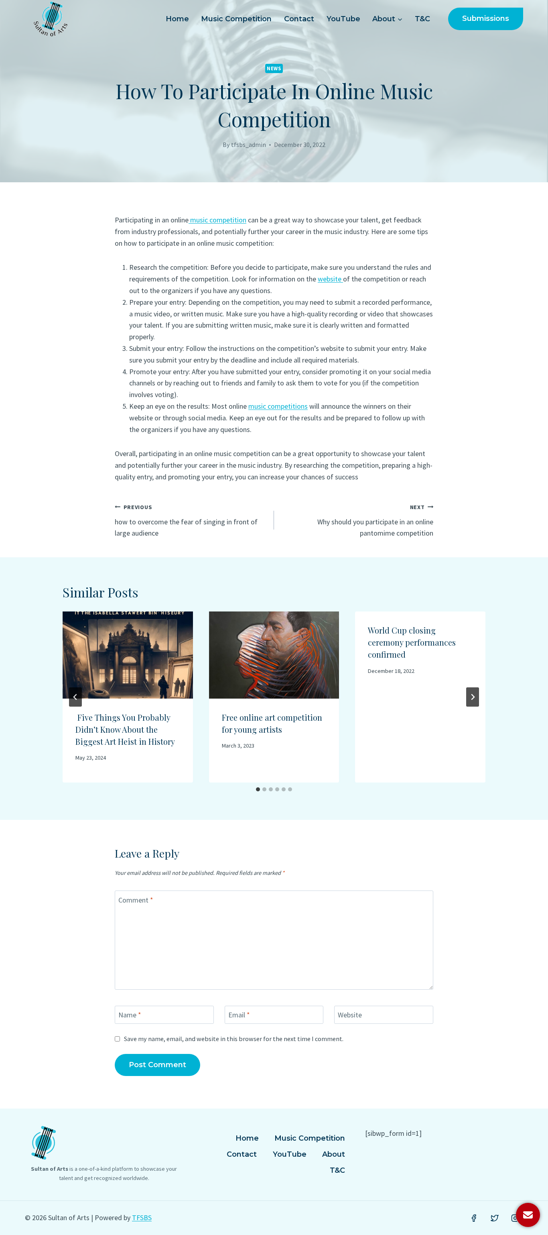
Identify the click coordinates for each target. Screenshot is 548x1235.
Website (350, 1014)
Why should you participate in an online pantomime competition (375, 520)
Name (129, 1014)
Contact (299, 18)
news (274, 68)
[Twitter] (495, 1218)
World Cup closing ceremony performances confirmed (412, 642)
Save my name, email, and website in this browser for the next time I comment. (233, 1039)
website (330, 278)
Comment (135, 900)
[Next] (472, 697)
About (333, 1154)
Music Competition (236, 18)
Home (177, 18)
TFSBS (142, 1217)
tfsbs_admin (248, 145)
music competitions (278, 406)
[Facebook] (474, 1218)
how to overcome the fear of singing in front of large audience (186, 520)
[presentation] (128, 654)
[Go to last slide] (75, 697)
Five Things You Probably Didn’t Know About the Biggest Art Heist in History (125, 729)
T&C (422, 18)
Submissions (485, 18)
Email (239, 1014)
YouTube (343, 18)
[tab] (258, 789)
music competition (217, 219)
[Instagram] (515, 1218)
